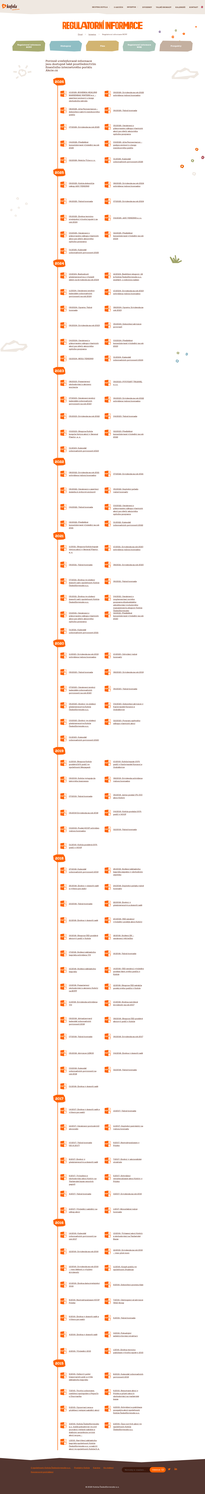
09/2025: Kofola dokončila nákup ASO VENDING (81, 184)
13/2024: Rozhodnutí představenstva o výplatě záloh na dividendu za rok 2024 (84, 275)
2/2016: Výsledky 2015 (80, 1351)
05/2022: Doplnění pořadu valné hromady (125, 490)
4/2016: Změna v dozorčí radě (83, 1334)
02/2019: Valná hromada (125, 829)
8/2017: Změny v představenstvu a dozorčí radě (83, 1160)
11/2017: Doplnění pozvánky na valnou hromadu (128, 1127)
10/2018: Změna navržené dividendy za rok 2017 (125, 1003)
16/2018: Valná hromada (124, 953)
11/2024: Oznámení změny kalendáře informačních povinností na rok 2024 (82, 292)
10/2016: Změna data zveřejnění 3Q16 (84, 1284)
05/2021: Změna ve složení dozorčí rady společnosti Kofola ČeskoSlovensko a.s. (84, 598)
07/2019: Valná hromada (80, 796)
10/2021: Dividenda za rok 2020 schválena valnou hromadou (128, 548)
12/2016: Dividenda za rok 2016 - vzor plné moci (128, 1251)
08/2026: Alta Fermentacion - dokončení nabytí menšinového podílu (84, 110)
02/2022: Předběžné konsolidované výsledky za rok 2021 (84, 524)
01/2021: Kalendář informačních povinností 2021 (83, 631)
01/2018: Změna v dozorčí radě (83, 1086)
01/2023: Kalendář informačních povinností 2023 (84, 449)
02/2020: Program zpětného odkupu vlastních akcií (126, 722)
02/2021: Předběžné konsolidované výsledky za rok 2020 (128, 614)
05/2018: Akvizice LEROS (81, 1053)
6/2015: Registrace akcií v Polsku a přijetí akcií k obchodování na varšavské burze (126, 1392)
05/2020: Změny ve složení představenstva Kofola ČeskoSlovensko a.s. (82, 705)
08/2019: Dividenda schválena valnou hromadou (127, 779)
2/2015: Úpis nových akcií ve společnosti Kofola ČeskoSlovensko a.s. (127, 1425)
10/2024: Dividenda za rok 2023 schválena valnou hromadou (128, 292)
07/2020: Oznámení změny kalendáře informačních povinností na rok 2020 (82, 689)
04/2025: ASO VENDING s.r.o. (127, 218)
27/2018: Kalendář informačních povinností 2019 (83, 870)
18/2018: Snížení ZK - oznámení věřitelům (123, 937)
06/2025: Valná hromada (81, 201)
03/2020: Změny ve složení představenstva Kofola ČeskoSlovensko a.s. (82, 722)
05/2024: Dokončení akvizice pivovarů (127, 325)
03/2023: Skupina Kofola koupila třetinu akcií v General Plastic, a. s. (83, 433)
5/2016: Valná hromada (124, 1318)
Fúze (102, 46)
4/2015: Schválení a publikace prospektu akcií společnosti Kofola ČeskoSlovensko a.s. (127, 1409)
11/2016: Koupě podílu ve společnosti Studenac (125, 1268)
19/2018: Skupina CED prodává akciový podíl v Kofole (83, 937)
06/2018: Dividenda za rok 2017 (128, 1036)
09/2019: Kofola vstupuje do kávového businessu (82, 779)
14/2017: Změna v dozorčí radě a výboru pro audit (84, 1110)
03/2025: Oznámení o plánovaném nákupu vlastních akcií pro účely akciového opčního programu (84, 234)
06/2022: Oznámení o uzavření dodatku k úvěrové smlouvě (84, 490)
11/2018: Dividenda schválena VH (83, 1003)
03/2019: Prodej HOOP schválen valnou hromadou (84, 829)
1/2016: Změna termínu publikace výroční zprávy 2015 (128, 1351)
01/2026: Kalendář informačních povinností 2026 (128, 160)
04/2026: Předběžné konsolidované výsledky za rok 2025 (84, 144)
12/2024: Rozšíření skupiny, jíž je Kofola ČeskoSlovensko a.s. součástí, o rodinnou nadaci (128, 275)
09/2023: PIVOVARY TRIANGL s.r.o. (127, 383)
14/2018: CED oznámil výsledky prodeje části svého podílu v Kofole (128, 970)
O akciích (118, 7)
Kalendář (180, 7)
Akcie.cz (52, 70)
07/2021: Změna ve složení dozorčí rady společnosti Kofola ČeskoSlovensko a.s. (84, 581)
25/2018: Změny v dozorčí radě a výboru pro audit (84, 887)
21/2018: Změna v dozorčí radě (83, 920)
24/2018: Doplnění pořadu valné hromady (128, 887)
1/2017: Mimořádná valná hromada (125, 1210)
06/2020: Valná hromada (125, 689)
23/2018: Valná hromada (80, 903)
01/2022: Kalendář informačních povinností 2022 (128, 523)
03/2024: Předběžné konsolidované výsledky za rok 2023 (128, 342)
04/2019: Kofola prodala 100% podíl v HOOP (127, 812)
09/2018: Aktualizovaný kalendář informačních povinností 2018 (80, 1020)
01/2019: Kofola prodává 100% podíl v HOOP (83, 846)
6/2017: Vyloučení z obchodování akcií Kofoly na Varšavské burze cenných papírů (82, 1177)
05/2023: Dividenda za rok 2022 (84, 416)
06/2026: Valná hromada (125, 110)
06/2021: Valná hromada (125, 581)
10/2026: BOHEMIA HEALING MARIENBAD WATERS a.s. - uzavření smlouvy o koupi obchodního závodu (83, 94)
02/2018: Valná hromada (125, 1070)
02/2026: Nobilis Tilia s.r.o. (82, 160)
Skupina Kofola (100, 7)
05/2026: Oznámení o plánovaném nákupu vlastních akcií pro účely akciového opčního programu (128, 127)
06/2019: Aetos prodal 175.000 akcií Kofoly (127, 796)
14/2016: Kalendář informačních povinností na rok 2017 (82, 1235)
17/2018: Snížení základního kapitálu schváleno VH (82, 953)
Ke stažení (108, 1467)
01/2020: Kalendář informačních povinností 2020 (84, 738)
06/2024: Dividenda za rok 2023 (84, 325)
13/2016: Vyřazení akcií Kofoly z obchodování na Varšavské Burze (128, 1235)
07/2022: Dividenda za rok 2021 (128, 474)
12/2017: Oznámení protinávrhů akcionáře (84, 1127)
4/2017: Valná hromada (80, 1194)
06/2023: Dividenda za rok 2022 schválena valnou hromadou (128, 399)
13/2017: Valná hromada (124, 1111)
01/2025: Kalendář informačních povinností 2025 (84, 251)
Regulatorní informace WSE (139, 46)
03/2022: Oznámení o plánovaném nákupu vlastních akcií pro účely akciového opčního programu (128, 507)
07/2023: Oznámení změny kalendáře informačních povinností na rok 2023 (82, 400)
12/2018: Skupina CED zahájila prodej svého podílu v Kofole (127, 986)
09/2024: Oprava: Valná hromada (80, 308)
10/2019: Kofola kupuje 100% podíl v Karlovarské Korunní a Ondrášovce (127, 763)
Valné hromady (163, 7)
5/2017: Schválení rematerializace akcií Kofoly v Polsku (127, 1177)
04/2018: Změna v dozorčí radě (128, 1053)
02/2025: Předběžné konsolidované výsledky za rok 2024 (128, 234)
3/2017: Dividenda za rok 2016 (127, 1194)
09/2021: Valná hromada (80, 565)
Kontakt (193, 7)
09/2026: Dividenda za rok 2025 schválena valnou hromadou (128, 93)
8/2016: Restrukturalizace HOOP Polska (84, 1301)
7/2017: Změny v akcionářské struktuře (127, 1160)
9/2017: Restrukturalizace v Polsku (126, 1144)
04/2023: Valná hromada (125, 416)
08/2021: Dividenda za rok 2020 (128, 565)
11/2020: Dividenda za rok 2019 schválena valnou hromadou (84, 655)
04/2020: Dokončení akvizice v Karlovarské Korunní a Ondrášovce (128, 705)
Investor (131, 7)
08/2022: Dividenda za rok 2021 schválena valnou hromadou (84, 473)
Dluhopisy (66, 46)
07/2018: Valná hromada (80, 1036)
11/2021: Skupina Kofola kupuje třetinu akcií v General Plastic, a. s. (83, 548)
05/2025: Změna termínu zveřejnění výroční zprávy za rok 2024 (83, 218)
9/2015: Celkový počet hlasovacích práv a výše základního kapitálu (81, 1375)
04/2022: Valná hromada (81, 507)
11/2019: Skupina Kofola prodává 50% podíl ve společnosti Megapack (80, 763)
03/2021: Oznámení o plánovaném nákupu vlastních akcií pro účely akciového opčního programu (84, 614)
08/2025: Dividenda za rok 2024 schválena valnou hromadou (128, 184)
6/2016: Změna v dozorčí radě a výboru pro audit (84, 1317)
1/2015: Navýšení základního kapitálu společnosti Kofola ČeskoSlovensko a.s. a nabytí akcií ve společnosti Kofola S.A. (84, 1442)
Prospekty (176, 46)
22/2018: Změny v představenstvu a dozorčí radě (127, 903)
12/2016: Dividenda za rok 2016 (83, 1251)
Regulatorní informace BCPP (29, 46)
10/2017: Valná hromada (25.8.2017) (80, 1144)
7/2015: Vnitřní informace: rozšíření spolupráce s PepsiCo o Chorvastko (83, 1392)
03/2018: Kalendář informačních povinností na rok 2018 (82, 1070)
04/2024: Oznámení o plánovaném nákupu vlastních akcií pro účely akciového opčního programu (84, 342)
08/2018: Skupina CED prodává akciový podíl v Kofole (128, 1020)
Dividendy (147, 7)
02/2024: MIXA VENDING (81, 358)
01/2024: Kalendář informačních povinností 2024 (128, 358)
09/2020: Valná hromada (81, 672)
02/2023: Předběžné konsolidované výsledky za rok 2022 (128, 433)
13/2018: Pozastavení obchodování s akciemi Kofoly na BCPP (83, 987)
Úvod (80, 34)
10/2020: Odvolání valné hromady (125, 655)
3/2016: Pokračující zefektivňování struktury (125, 1334)
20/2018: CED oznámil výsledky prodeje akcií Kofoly (127, 920)
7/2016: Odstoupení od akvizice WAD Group (128, 1301)
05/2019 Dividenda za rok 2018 (83, 813)
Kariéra (96, 1467)
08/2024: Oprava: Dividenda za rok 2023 (128, 308)
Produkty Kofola (82, 1467)
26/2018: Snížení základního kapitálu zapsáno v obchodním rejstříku (128, 870)
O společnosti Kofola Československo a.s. (51, 1467)
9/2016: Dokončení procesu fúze (128, 1284)
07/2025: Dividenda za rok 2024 (128, 201)
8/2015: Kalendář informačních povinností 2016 (128, 1375)
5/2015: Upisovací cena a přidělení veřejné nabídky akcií (84, 1408)
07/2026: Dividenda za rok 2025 (84, 127)
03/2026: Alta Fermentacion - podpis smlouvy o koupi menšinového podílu (127, 144)
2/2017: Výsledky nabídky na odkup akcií (83, 1210)
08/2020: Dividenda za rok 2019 (128, 672)
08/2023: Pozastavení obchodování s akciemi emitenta (80, 383)
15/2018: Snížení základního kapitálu (82, 970)
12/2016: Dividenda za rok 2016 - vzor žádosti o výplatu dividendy (83, 1268)
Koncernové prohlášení (42, 1472)
